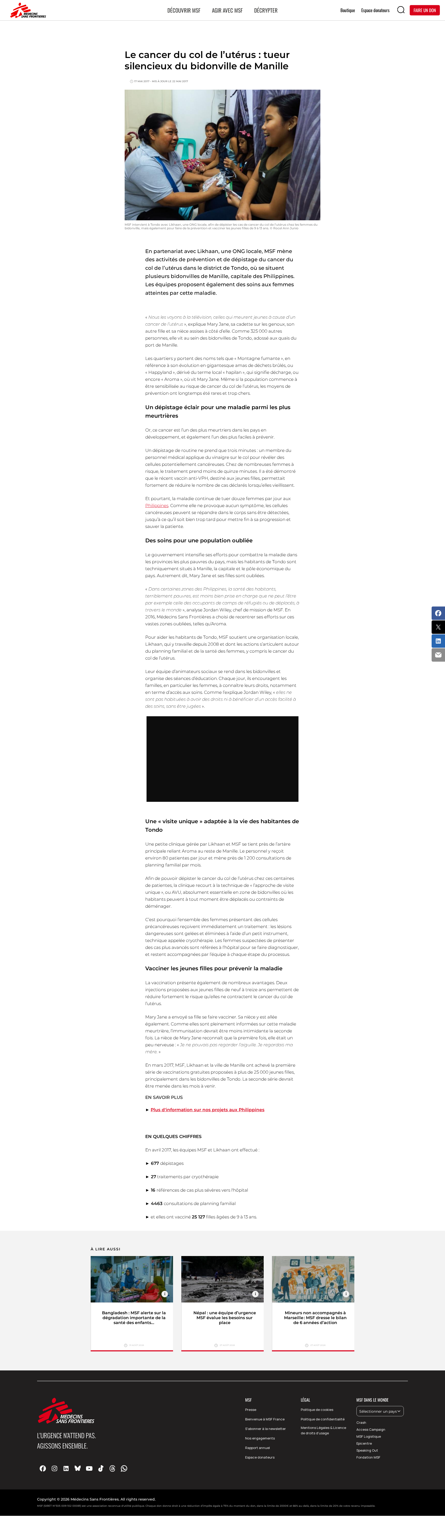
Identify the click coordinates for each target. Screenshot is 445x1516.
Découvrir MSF (183, 10)
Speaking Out (367, 1450)
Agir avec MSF (227, 10)
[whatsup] (124, 1468)
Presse (250, 1409)
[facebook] (43, 1468)
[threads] (112, 1468)
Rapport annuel (257, 1447)
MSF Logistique (368, 1436)
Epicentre (364, 1443)
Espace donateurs (260, 1457)
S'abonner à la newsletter (265, 1428)
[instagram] (54, 1468)
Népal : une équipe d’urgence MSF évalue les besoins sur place (224, 1317)
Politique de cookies (317, 1409)
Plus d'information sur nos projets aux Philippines (207, 1109)
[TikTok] (101, 1468)
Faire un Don (425, 10)
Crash (361, 1422)
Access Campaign (370, 1429)
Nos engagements (260, 1438)
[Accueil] (27, 10)
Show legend (164, 1294)
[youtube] (89, 1468)
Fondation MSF (368, 1457)
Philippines (156, 505)
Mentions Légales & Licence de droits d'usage (323, 1430)
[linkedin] (66, 1468)
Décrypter (266, 10)
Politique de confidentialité (323, 1419)
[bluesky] (77, 1468)
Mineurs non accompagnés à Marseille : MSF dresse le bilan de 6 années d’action (315, 1317)
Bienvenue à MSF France (265, 1419)
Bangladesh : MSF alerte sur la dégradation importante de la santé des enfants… (134, 1317)
